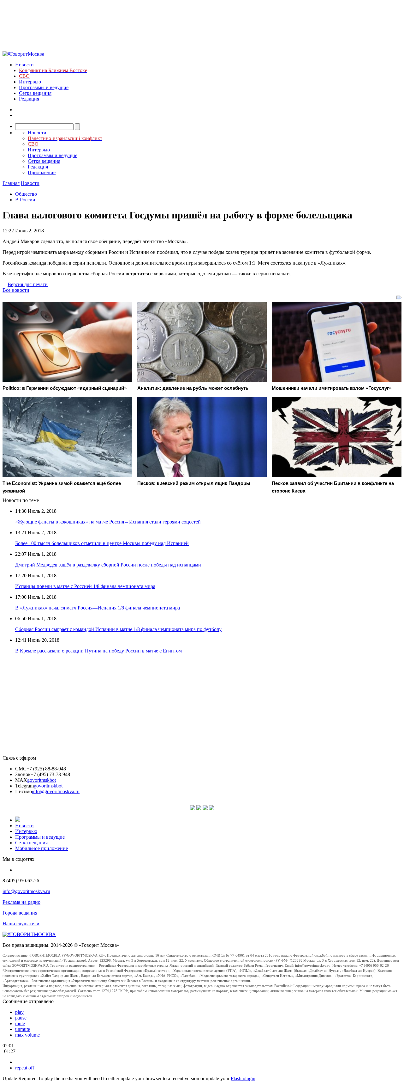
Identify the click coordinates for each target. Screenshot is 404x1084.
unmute (22, 1029)
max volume (27, 1035)
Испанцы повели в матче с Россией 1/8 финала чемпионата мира (85, 586)
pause (21, 1017)
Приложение (42, 172)
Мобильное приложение (41, 848)
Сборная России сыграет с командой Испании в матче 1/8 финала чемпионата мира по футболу (118, 629)
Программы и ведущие (43, 87)
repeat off (24, 1067)
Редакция (29, 98)
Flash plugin (243, 1078)
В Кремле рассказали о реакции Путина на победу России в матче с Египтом (98, 650)
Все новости (16, 290)
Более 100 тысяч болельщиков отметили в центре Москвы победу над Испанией (102, 543)
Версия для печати (28, 284)
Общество (26, 194)
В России (25, 199)
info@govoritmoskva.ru (56, 791)
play (19, 1012)
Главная (11, 183)
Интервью (30, 81)
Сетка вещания (35, 93)
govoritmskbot (41, 780)
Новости (24, 64)
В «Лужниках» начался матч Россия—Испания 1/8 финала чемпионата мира (97, 607)
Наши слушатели (21, 923)
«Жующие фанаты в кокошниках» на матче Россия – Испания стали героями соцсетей (108, 521)
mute (20, 1023)
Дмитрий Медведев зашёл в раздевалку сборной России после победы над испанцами (108, 564)
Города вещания (20, 913)
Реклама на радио (21, 902)
